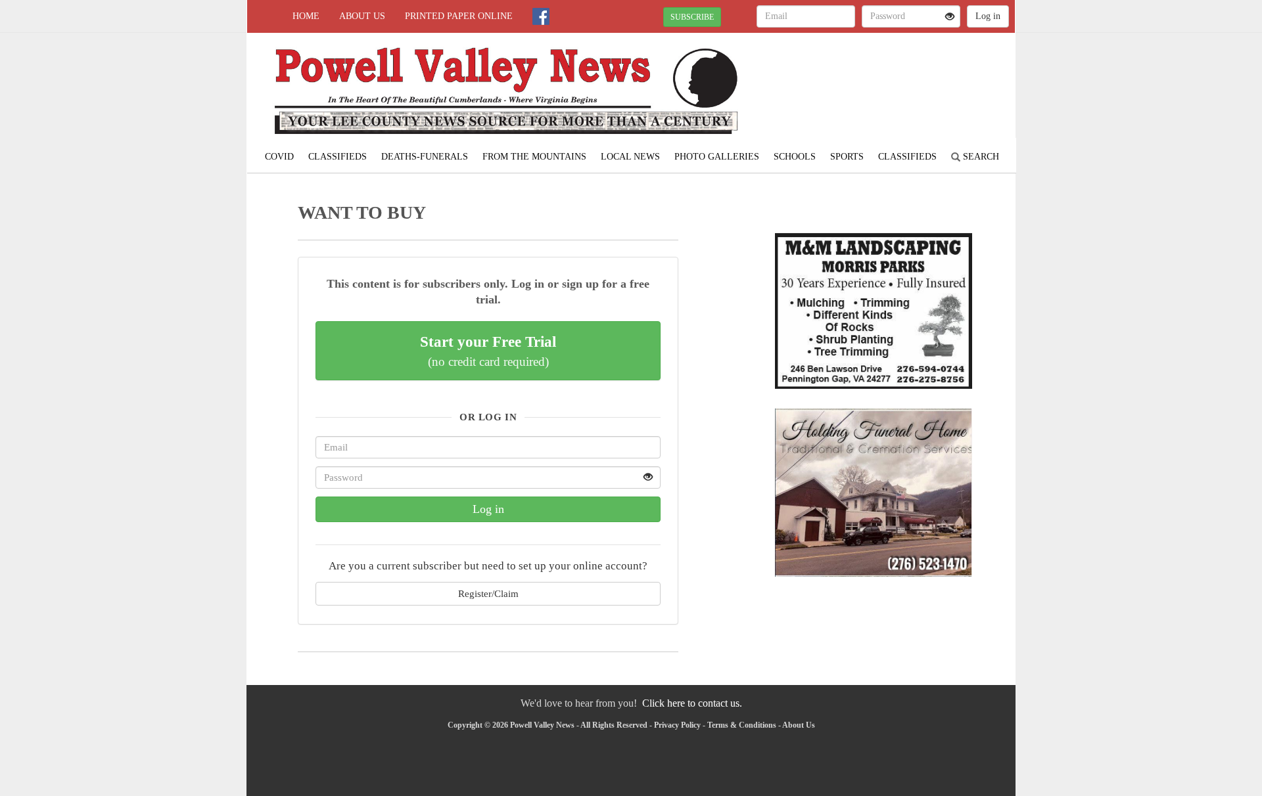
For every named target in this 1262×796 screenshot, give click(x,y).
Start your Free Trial (488, 350)
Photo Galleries (716, 157)
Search (979, 157)
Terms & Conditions (741, 725)
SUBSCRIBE (692, 17)
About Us (362, 16)
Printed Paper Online (459, 16)
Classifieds (337, 157)
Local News (630, 157)
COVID (279, 157)
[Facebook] (541, 16)
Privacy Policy (677, 725)
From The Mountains (534, 157)
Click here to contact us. (692, 703)
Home (305, 16)
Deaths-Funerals (424, 157)
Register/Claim (488, 593)
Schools (795, 157)
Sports (847, 157)
